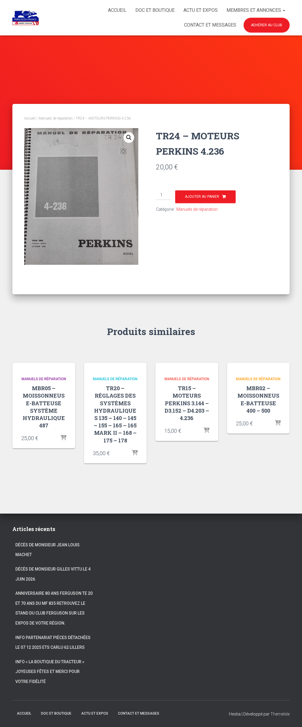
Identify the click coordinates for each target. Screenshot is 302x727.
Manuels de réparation (56, 118)
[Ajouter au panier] (63, 438)
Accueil (117, 10)
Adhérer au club (266, 25)
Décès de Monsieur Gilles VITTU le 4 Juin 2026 (53, 574)
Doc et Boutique (155, 10)
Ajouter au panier (202, 197)
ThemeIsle (280, 714)
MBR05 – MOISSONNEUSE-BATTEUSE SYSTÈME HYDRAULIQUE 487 (44, 407)
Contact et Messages (210, 25)
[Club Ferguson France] (25, 17)
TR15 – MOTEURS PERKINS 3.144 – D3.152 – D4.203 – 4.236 (187, 403)
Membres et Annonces (254, 10)
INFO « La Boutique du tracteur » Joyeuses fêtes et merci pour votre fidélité (49, 671)
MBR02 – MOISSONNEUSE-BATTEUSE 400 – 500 (258, 399)
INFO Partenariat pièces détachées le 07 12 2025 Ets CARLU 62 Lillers (53, 642)
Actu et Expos (200, 10)
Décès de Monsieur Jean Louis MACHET (47, 550)
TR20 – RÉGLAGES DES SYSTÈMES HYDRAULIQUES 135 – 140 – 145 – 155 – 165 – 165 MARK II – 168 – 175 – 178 (115, 414)
